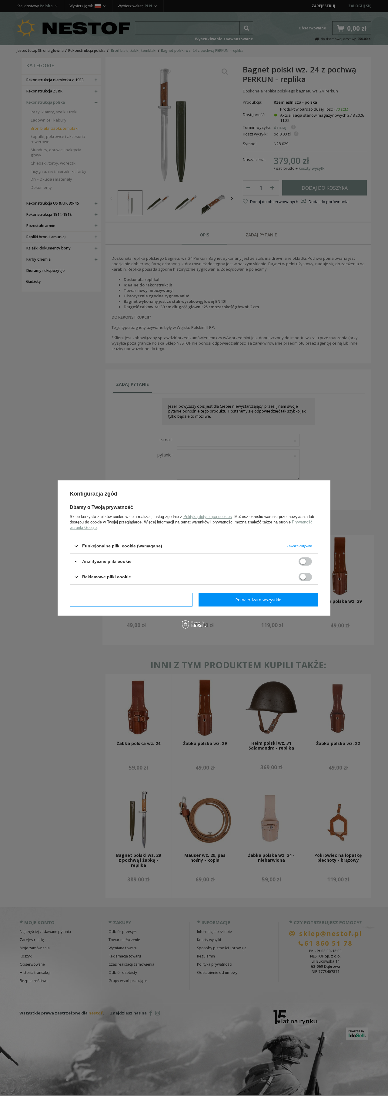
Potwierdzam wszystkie (258, 599)
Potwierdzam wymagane (131, 599)
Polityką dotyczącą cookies (207, 516)
